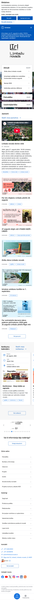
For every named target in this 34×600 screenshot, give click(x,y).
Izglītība (12, 264)
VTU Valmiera (13, 295)
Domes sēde (14, 172)
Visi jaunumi (17, 336)
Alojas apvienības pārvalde (23, 235)
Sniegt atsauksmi (17, 443)
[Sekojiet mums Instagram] (14, 577)
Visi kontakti (10, 566)
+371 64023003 (8, 549)
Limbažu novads (24, 172)
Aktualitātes (5, 172)
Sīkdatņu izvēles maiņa (8, 538)
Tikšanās (20, 400)
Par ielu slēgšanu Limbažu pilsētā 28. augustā (16, 199)
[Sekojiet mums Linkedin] (21, 577)
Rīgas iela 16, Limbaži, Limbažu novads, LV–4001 (17, 557)
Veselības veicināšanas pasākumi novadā (14, 523)
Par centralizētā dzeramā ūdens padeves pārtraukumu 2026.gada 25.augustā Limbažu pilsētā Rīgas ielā (16, 322)
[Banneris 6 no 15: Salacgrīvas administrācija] (17, 425)
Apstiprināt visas (25, 18)
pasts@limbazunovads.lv (10, 554)
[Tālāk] (30, 425)
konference (13, 400)
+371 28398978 (8, 552)
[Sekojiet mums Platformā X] (10, 577)
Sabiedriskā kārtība (7, 518)
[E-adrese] (4, 560)
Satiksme (12, 204)
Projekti (4, 472)
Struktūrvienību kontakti (9, 481)
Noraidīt (9, 18)
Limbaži (19, 204)
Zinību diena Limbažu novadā (13, 260)
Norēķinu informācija (8, 462)
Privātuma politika (7, 503)
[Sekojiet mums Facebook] (2, 577)
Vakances (5, 467)
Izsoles (4, 477)
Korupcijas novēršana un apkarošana (13, 513)
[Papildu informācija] (9, 560)
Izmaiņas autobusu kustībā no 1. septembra (14, 290)
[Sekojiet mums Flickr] (17, 577)
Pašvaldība (5, 457)
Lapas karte (5, 528)
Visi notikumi (17, 413)
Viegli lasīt (5, 498)
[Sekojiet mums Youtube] (6, 577)
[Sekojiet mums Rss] (25, 577)
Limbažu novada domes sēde (13, 144)
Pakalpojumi (13, 328)
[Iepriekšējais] (3, 425)
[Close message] (31, 27)
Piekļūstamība (6, 508)
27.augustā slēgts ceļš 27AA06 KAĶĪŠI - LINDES (17, 230)
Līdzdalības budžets (8, 533)
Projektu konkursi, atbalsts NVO (11, 486)
